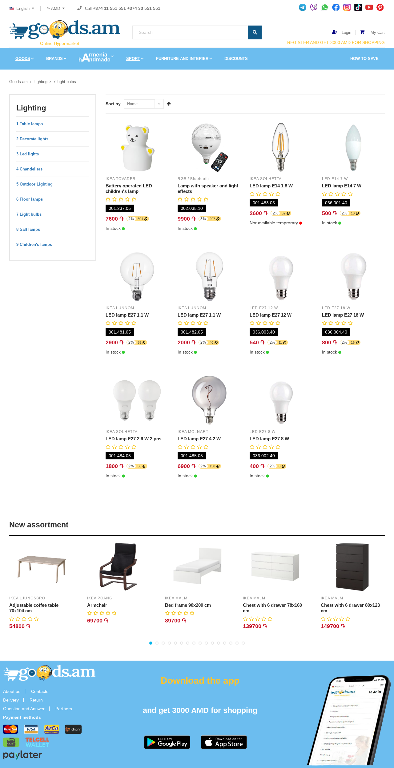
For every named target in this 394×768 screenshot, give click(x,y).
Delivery (11, 700)
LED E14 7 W (335, 179)
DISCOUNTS (236, 58)
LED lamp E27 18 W (343, 315)
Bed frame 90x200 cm (188, 605)
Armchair (97, 605)
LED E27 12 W (264, 308)
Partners (63, 708)
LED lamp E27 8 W (269, 438)
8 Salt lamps (28, 229)
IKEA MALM (176, 598)
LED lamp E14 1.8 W (271, 185)
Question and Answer (24, 708)
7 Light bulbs (64, 81)
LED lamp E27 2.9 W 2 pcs (133, 438)
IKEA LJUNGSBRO (27, 598)
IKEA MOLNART (193, 432)
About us (11, 691)
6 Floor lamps (29, 199)
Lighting (40, 81)
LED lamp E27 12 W (270, 315)
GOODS (22, 58)
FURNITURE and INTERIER (182, 58)
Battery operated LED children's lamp (129, 188)
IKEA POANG (99, 598)
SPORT (133, 58)
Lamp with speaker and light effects (208, 188)
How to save (364, 58)
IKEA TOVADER (121, 179)
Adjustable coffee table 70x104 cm (33, 607)
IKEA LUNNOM (120, 308)
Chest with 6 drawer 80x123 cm (350, 607)
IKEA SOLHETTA (266, 179)
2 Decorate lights (32, 139)
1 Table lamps (29, 124)
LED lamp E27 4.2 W (199, 438)
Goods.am (18, 81)
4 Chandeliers (29, 169)
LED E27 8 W (262, 432)
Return (36, 700)
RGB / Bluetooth (193, 179)
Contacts (39, 691)
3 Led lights (27, 154)
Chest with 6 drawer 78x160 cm (272, 607)
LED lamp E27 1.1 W (127, 315)
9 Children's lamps (34, 244)
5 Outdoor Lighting (34, 184)
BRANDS (54, 58)
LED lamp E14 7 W (341, 185)
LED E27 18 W (336, 308)
